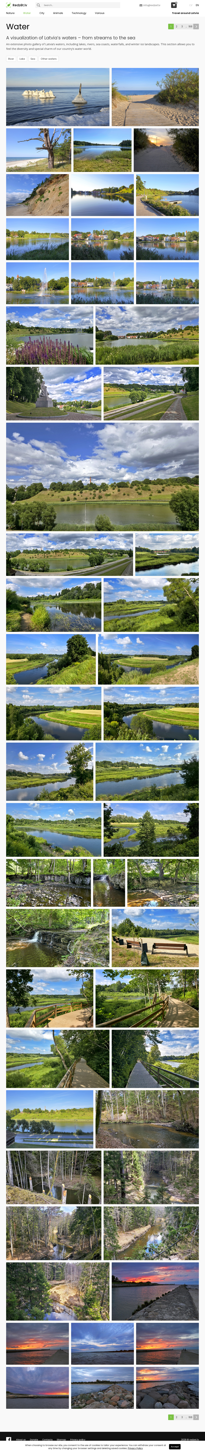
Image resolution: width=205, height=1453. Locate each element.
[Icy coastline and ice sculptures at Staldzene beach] (57, 125)
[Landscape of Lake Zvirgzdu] (102, 171)
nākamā (196, 26)
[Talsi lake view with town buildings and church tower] (102, 259)
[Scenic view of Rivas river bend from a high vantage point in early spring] (57, 1319)
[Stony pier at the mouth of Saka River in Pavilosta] (102, 1408)
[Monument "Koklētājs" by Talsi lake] (53, 419)
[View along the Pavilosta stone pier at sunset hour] (167, 1408)
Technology (79, 13)
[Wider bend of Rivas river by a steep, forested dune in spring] (147, 1147)
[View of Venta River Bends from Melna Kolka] (53, 739)
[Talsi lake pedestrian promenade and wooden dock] (167, 215)
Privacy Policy (135, 1448)
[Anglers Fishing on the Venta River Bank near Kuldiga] (53, 856)
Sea (33, 59)
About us (21, 1439)
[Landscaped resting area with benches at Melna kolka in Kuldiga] (155, 966)
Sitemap (61, 1439)
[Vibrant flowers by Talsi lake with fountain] (49, 363)
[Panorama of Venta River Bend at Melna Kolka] (148, 683)
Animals (58, 13)
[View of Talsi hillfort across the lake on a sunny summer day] (49, 1147)
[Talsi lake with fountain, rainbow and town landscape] (102, 303)
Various (99, 13)
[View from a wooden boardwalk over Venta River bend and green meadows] (49, 1026)
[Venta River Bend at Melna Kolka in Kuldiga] (151, 739)
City (41, 13)
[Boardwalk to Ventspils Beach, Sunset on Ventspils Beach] (166, 171)
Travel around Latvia (185, 13)
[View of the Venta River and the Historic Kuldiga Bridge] (147, 800)
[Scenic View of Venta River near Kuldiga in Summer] (151, 856)
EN (197, 5)
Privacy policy (77, 1439)
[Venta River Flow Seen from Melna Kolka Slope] (51, 683)
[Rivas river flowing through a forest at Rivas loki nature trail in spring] (151, 1203)
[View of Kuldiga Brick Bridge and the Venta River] (167, 575)
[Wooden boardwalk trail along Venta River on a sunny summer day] (155, 1087)
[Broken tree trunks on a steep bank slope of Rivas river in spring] (53, 1203)
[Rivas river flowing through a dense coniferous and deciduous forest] (151, 1259)
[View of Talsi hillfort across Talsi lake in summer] (102, 530)
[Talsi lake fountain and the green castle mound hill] (37, 259)
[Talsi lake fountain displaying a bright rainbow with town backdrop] (37, 303)
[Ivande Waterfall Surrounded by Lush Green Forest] (57, 966)
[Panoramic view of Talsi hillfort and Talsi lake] (69, 575)
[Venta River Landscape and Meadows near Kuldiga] (151, 631)
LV (191, 5)
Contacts (47, 1439)
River (11, 59)
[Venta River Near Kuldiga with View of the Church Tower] (49, 800)
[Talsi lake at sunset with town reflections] (102, 215)
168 (190, 26)
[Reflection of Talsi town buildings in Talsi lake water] (167, 259)
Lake (22, 59)
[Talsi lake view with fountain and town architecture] (167, 303)
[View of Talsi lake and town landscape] (147, 363)
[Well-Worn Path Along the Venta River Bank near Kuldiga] (53, 631)
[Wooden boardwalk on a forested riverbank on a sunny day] (147, 1026)
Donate (34, 1439)
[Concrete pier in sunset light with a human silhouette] (167, 1364)
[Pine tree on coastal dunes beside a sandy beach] (38, 171)
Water (27, 13)
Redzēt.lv (20, 5)
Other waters (49, 59)
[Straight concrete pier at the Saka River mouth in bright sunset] (37, 1364)
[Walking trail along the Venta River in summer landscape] (57, 1087)
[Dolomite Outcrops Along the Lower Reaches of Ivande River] (163, 906)
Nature (10, 13)
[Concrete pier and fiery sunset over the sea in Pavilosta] (37, 1408)
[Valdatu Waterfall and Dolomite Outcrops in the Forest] (109, 906)
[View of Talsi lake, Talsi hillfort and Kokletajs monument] (151, 419)
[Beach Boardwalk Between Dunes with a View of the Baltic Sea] (155, 125)
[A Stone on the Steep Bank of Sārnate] (37, 215)
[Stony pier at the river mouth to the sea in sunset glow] (155, 1319)
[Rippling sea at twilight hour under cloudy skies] (102, 1364)
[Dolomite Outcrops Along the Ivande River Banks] (48, 906)
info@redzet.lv (151, 5)
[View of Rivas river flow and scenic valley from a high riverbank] (53, 1259)
